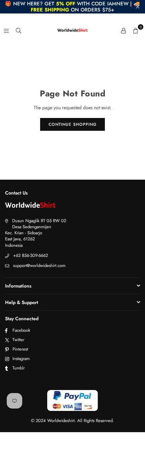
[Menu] (6, 30)
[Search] (18, 30)
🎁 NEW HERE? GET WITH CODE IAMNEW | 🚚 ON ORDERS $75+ (72, 7)
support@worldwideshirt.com (39, 265)
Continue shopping (72, 124)
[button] (135, 30)
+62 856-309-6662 (30, 255)
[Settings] (123, 30)
